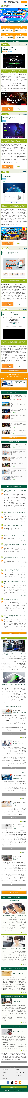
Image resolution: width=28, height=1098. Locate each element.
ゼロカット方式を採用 (18, 743)
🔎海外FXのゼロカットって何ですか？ (13, 599)
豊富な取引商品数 (17, 778)
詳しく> (21, 109)
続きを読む (23, 508)
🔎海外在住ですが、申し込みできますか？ (14, 535)
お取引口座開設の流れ (18, 1001)
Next (25, 378)
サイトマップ (18, 1075)
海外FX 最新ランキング (14, 370)
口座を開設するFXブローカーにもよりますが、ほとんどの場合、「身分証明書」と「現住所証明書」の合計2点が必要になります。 (15, 549)
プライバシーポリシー (20, 1072)
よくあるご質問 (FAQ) (6, 1069)
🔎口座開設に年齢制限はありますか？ (13, 525)
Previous (2, 378)
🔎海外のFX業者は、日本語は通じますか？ (14, 570)
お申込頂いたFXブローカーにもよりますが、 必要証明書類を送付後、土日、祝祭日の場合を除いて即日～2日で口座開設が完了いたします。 (15, 518)
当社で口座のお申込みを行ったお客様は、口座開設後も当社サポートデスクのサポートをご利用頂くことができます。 (15, 562)
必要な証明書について (18, 1031)
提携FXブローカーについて (19, 973)
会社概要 (17, 1069)
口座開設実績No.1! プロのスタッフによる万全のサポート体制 (14, 916)
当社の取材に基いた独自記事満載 (14, 389)
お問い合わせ (4, 1078)
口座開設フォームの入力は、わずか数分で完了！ (14, 949)
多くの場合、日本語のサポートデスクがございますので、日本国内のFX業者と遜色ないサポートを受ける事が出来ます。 (15, 574)
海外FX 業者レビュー (14, 437)
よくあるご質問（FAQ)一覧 (14, 633)
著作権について (5, 1075)
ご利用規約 (4, 1072)
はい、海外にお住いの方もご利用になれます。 (14, 538)
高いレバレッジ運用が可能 (19, 712)
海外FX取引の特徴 (14, 892)
